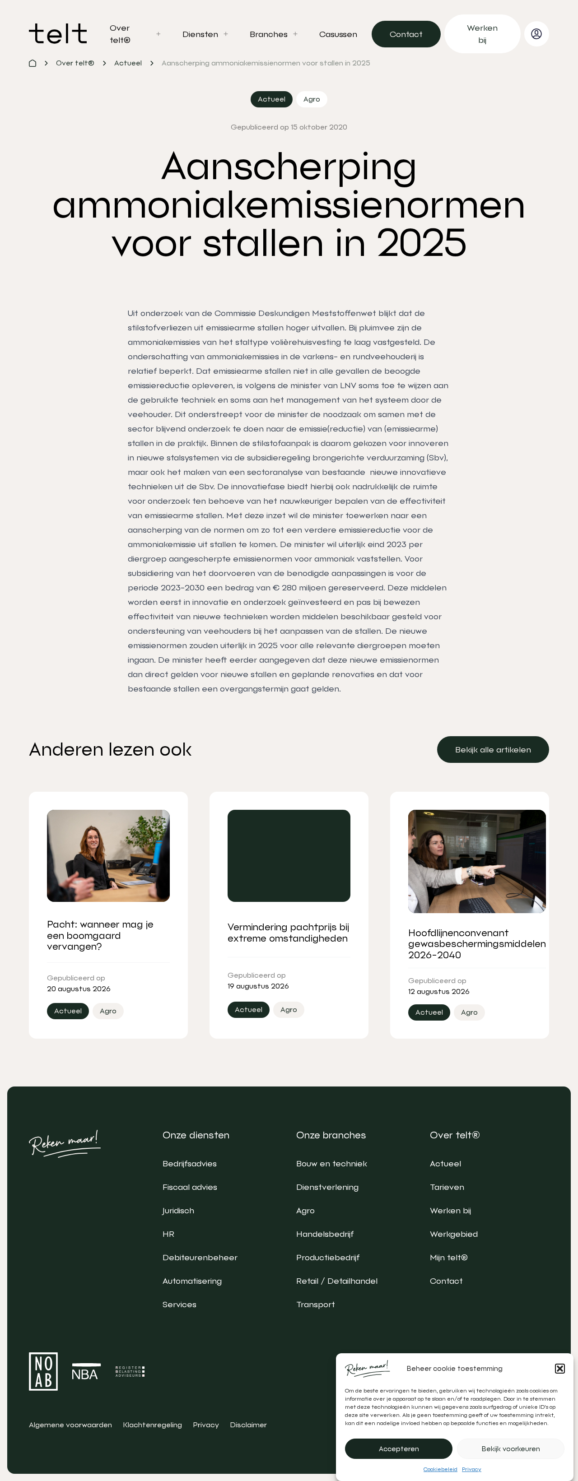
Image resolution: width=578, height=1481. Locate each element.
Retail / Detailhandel (337, 1281)
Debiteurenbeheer (200, 1257)
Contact (446, 1281)
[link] (406, 34)
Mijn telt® (449, 1257)
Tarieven (447, 1187)
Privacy (471, 1469)
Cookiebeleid (440, 1469)
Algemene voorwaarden (70, 1425)
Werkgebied (454, 1234)
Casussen (338, 34)
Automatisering (192, 1281)
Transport (315, 1304)
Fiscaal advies (190, 1187)
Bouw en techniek (331, 1163)
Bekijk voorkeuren (511, 1449)
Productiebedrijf (327, 1257)
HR (168, 1234)
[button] (559, 1368)
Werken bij (450, 1210)
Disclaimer (248, 1425)
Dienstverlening (327, 1187)
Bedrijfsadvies (190, 1163)
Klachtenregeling (152, 1425)
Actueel (445, 1163)
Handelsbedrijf (325, 1234)
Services (179, 1304)
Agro (305, 1210)
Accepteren (399, 1449)
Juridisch (178, 1210)
